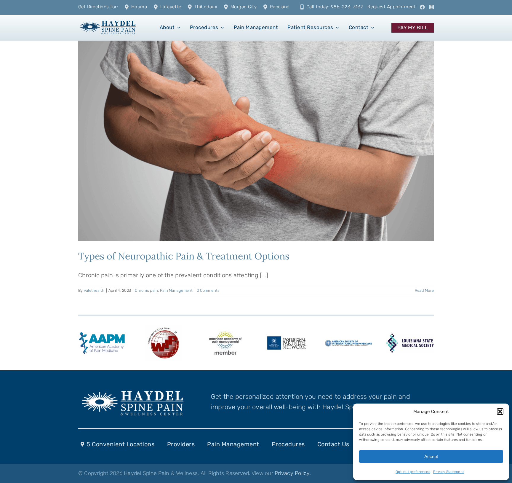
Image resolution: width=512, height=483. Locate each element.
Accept (431, 456)
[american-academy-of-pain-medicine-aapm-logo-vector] (102, 333)
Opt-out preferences (413, 472)
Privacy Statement (448, 472)
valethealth (94, 290)
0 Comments (208, 290)
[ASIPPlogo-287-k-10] (348, 342)
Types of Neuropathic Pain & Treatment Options (183, 256)
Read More (424, 290)
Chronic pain (146, 290)
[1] (108, 20)
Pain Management (176, 290)
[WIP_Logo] (163, 328)
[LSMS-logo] (410, 336)
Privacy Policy (292, 473)
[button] (500, 412)
